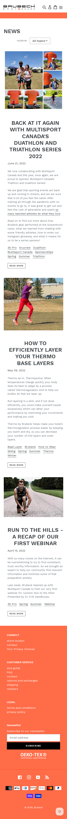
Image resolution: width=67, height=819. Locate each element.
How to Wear (47, 446)
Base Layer (15, 446)
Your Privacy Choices (21, 649)
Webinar (49, 604)
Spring (12, 256)
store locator (16, 640)
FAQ (9, 672)
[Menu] (61, 7)
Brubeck (30, 446)
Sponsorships (44, 252)
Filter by (22, 41)
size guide (13, 668)
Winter (12, 455)
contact (12, 645)
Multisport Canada (20, 252)
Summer (24, 256)
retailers (12, 689)
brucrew (25, 247)
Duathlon (39, 247)
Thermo (48, 451)
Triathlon (39, 256)
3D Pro (12, 247)
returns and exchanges (22, 680)
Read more (16, 266)
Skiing (11, 451)
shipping (12, 684)
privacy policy (16, 712)
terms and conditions (21, 707)
